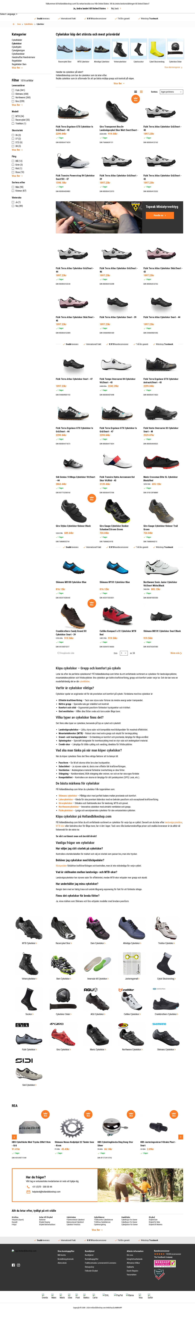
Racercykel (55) (22, 119)
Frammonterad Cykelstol (76, 1220)
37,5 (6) (18, 142)
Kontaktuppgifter (91, 1259)
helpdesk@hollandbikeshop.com (46, 1191)
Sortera (154, 92)
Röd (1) (18, 168)
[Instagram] (18, 1265)
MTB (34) (19, 116)
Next (180, 1137)
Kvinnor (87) (20, 190)
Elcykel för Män (154, 1222)
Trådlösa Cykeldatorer (102, 1222)
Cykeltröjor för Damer (129, 1220)
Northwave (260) (23, 97)
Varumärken (131, 1274)
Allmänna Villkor (133, 1263)
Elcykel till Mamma (155, 1224)
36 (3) (18, 135)
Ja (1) (18, 202)
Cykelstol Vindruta (73, 1224)
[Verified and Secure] (159, 1274)
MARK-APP (118, 1308)
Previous (14, 1137)
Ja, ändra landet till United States (89, 8)
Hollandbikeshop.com (98, 1308)
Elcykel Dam (153, 1220)
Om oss (130, 1255)
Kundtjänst (89, 1255)
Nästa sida (175, 653)
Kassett (14, 1222)
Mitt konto (62, 1255)
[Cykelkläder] (13, 24)
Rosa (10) (19, 172)
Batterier (42, 1220)
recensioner (173, 1254)
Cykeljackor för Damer (129, 1224)
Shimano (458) (21, 94)
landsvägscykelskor (173, 822)
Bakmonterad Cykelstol (75, 1222)
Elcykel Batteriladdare (47, 1224)
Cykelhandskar (18, 54)
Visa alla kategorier (172, 67)
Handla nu (158, 215)
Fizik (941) (20, 90)
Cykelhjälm (16, 47)
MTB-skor (60, 826)
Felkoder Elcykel (91, 1271)
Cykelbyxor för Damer (129, 1222)
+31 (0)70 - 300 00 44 (42, 1186)
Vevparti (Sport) (18, 1220)
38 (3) (18, 146)
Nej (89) (19, 206)
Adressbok (62, 1263)
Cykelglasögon (18, 50)
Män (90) (19, 187)
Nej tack (115, 8)
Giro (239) (19, 101)
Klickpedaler (61, 865)
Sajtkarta (130, 1267)
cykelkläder (85, 681)
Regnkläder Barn (19, 64)
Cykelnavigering (100, 1224)
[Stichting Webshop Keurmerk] (165, 1263)
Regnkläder (17, 60)
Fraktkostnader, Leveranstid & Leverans (100, 1263)
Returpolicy (89, 1267)
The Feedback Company (163, 1257)
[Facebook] (13, 1265)
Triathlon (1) (20, 123)
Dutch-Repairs (132, 1271)
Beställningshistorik (66, 1259)
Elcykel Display (44, 1222)
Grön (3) (19, 164)
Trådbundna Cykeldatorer (103, 1220)
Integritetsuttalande (134, 1259)
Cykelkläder (17, 40)
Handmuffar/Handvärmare (23, 57)
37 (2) (18, 138)
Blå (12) (18, 161)
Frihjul (14, 1224)
